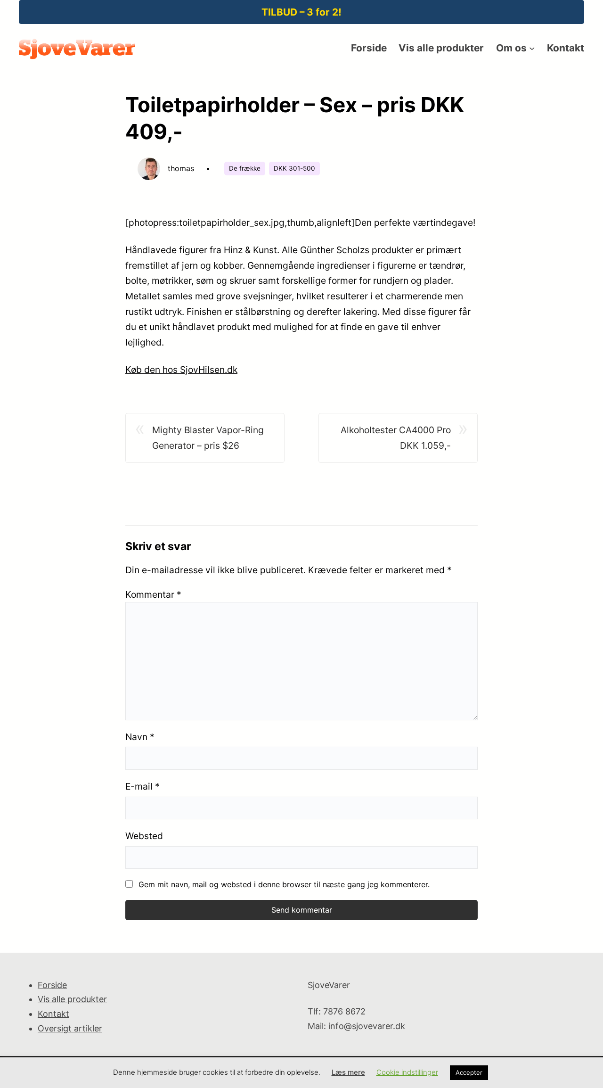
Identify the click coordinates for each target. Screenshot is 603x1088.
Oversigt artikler (70, 1028)
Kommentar (153, 594)
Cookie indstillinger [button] (407, 1072)
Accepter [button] (469, 1072)
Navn (140, 736)
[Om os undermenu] (532, 48)
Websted (144, 835)
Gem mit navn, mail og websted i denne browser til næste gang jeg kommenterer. (284, 884)
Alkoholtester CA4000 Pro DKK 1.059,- (396, 437)
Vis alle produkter (72, 999)
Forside (52, 985)
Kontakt (53, 1014)
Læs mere (348, 1072)
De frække (245, 168)
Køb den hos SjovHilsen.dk (181, 369)
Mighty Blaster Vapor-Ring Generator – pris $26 (208, 437)
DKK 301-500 (294, 168)
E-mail (142, 786)
